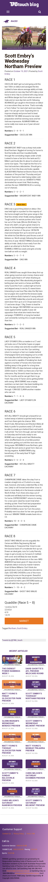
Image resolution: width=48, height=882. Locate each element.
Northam (12, 628)
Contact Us (6, 834)
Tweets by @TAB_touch (12, 640)
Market (24, 621)
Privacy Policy (19, 834)
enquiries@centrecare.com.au (18, 871)
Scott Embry (22, 628)
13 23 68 (11, 853)
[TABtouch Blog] (24, 4)
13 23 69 (34, 849)
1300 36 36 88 (21, 846)
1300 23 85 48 (18, 849)
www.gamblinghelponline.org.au (27, 873)
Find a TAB (31, 834)
